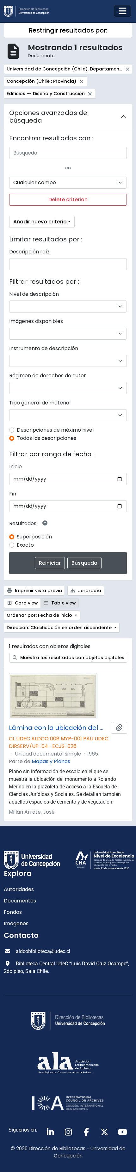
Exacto (25, 545)
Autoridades (19, 889)
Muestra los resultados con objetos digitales (71, 657)
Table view (63, 603)
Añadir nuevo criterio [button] (40, 221)
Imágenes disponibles (36, 321)
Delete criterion (68, 199)
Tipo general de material (40, 402)
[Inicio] (29, 11)
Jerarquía (89, 590)
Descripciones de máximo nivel (55, 430)
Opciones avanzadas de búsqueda (48, 116)
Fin (12, 493)
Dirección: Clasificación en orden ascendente (60, 627)
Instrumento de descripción (43, 348)
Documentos (20, 900)
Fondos (13, 912)
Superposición (34, 536)
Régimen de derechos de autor (47, 375)
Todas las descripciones (46, 438)
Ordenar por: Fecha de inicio (40, 615)
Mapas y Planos (51, 761)
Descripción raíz (29, 251)
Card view (26, 603)
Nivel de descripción (34, 294)
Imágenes (16, 923)
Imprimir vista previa (38, 590)
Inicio (15, 466)
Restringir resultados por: (68, 30)
